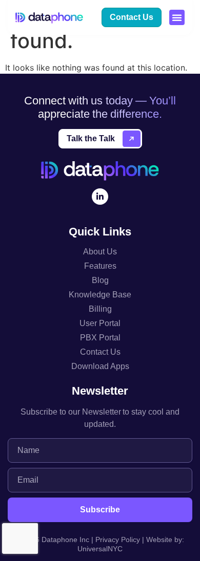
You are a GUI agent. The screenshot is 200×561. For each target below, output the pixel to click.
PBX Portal (100, 337)
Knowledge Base (100, 294)
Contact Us (100, 352)
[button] (177, 17)
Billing (100, 309)
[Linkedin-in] (100, 196)
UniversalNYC (100, 549)
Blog (100, 280)
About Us (100, 251)
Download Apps (100, 366)
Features (100, 266)
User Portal (100, 323)
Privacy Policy (117, 539)
